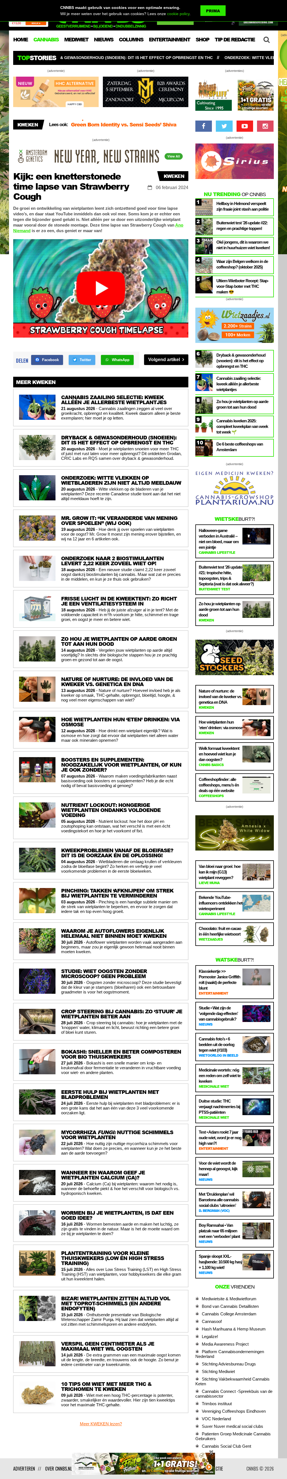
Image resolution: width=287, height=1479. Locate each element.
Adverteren (24, 1468)
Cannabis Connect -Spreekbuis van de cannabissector (233, 1393)
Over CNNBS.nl (58, 1468)
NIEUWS (103, 39)
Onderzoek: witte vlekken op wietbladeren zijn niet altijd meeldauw (206, 57)
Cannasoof (212, 1321)
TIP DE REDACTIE (235, 39)
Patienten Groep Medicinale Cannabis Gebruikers (233, 1436)
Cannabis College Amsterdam (229, 1313)
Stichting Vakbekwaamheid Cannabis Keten (232, 1381)
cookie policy (178, 13)
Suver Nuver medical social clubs (232, 1426)
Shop (202, 39)
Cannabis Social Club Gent (226, 1446)
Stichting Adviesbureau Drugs (229, 1364)
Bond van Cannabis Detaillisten (230, 1306)
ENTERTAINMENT (169, 39)
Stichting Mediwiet (218, 1371)
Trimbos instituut (217, 1403)
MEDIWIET (76, 39)
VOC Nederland (216, 1418)
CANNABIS (46, 39)
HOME (20, 39)
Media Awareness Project (225, 1344)
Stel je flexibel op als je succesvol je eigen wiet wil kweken (129, 126)
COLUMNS (131, 39)
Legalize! (210, 1336)
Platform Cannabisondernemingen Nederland (229, 1354)
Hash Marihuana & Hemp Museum (234, 1329)
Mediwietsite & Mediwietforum (229, 1298)
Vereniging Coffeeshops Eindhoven (234, 1411)
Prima (213, 10)
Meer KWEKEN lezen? (101, 1423)
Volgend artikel (164, 359)
